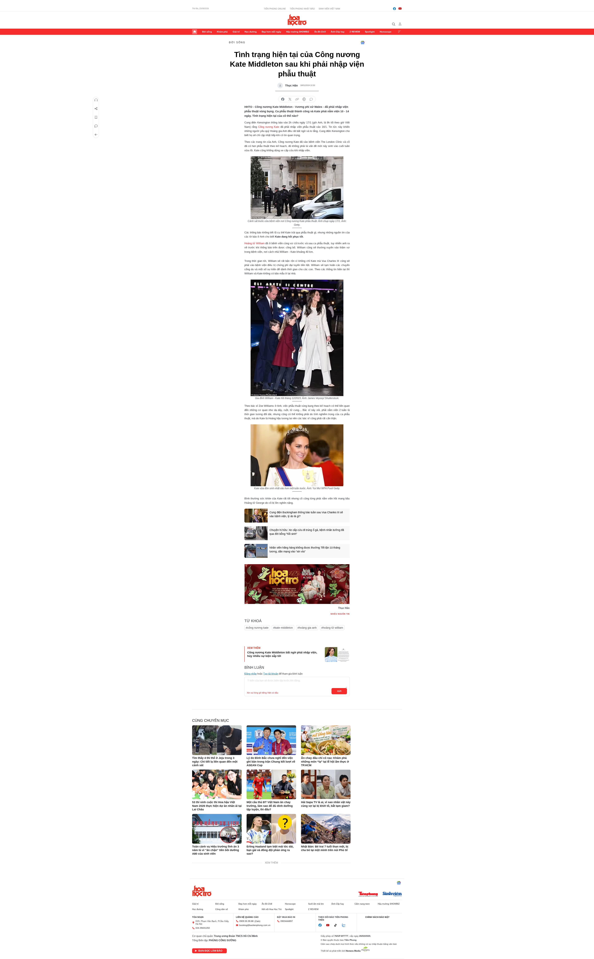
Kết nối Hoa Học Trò (272, 909)
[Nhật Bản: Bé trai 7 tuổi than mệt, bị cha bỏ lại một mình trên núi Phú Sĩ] (326, 829)
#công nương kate (257, 627)
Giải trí (236, 31)
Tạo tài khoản (270, 673)
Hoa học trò (202, 891)
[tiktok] (337, 925)
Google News (362, 42)
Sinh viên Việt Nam (329, 8)
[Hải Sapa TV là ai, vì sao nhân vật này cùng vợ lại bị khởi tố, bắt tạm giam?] (326, 784)
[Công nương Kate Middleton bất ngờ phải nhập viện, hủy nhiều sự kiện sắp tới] (337, 654)
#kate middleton (283, 627)
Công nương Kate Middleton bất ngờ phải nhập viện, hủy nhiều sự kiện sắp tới (282, 654)
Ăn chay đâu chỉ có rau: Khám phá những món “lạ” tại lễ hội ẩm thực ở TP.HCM (325, 761)
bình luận (311, 99)
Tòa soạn (197, 917)
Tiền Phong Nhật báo (302, 8)
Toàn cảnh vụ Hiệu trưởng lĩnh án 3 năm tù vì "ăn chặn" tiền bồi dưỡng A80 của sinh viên (215, 850)
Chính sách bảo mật (377, 917)
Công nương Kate (268, 126)
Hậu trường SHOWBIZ (297, 31)
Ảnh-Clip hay (337, 31)
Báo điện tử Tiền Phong (297, 20)
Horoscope (385, 31)
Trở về (96, 135)
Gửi (339, 691)
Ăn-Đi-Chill (320, 31)
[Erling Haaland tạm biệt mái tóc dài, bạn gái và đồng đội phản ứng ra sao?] (271, 829)
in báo (304, 99)
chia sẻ (283, 99)
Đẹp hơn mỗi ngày (271, 31)
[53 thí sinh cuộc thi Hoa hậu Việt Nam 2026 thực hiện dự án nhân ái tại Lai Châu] (217, 784)
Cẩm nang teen (362, 904)
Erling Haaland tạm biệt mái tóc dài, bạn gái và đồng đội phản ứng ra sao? (270, 850)
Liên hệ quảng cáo (247, 917)
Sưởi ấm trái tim (316, 904)
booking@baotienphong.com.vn (254, 925)
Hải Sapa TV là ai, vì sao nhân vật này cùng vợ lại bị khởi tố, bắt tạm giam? (326, 804)
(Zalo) (257, 921)
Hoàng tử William (254, 243)
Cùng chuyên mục (210, 720)
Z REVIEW (355, 31)
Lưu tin (96, 117)
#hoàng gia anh (307, 627)
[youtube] (400, 8)
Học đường (251, 31)
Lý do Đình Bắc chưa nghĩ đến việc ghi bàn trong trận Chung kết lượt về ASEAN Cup (271, 761)
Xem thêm (399, 31)
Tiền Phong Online (275, 8)
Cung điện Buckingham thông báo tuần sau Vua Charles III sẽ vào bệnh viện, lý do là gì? (306, 514)
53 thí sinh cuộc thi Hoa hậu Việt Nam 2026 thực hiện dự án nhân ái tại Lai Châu (217, 806)
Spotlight (370, 31)
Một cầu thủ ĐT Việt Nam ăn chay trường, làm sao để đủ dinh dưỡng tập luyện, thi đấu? (270, 806)
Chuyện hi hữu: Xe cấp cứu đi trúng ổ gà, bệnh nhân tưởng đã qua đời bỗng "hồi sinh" (306, 531)
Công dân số (221, 909)
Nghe (96, 100)
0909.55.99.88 (246, 921)
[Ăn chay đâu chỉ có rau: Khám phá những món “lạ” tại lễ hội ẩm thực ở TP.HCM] (326, 740)
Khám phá (222, 31)
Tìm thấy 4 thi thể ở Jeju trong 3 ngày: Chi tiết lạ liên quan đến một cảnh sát (214, 761)
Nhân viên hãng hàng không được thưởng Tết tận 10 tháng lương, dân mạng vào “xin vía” (304, 549)
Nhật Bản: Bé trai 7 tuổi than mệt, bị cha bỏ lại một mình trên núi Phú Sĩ (324, 848)
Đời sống (207, 31)
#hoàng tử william (332, 627)
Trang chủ (194, 31)
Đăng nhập (250, 673)
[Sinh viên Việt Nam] (392, 894)
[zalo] (345, 925)
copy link (297, 99)
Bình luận (96, 126)
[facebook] (394, 8)
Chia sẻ (96, 109)
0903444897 (286, 921)
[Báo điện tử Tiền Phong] (368, 894)
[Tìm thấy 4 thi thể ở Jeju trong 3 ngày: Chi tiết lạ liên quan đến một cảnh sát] (217, 740)
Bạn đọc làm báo (210, 950)
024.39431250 (203, 928)
